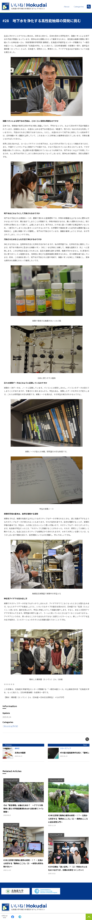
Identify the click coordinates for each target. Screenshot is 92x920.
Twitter (87, 739)
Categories (79, 7)
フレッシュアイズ (10, 726)
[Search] (89, 6)
